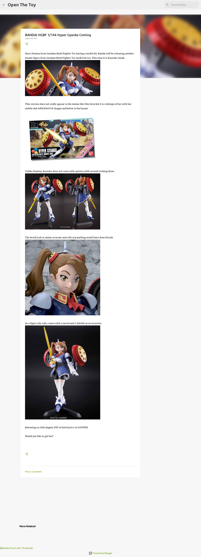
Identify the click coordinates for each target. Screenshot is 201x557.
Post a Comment (33, 471)
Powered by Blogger (102, 553)
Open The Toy (22, 4)
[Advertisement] (80, 500)
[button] (26, 44)
